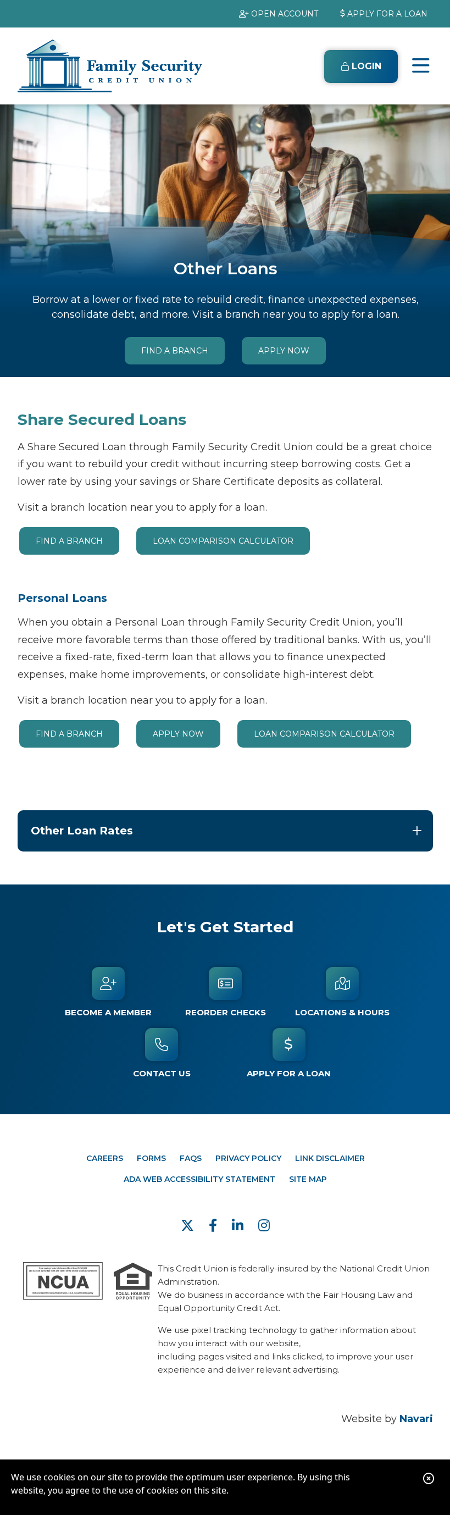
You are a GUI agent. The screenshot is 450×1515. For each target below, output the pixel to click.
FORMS (151, 1158)
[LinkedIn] (239, 1226)
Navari (416, 1419)
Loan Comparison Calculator (223, 541)
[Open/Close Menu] (421, 65)
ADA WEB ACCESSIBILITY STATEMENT (199, 1179)
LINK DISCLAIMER (330, 1158)
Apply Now (283, 351)
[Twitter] (189, 1226)
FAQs (191, 1158)
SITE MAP (308, 1179)
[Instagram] (264, 1226)
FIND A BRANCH (174, 351)
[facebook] (215, 1226)
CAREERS (104, 1158)
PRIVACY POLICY (248, 1158)
